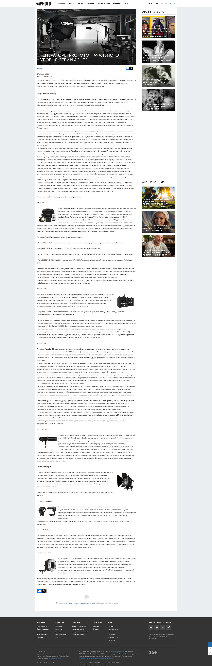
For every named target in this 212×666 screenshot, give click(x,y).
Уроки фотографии (79, 626)
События (61, 3)
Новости (58, 637)
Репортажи (59, 632)
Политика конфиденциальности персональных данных (97, 658)
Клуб (125, 3)
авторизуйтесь (71, 603)
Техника (90, 3)
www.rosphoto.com (162, 636)
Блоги (110, 643)
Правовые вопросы (79, 634)
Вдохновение (42, 634)
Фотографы (112, 634)
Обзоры (96, 629)
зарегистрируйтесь (87, 603)
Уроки (80, 3)
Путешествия (103, 3)
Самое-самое (42, 626)
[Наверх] (209, 659)
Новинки (96, 626)
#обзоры (40, 69)
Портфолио (41, 632)
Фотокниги (111, 640)
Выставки (58, 626)
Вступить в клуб (113, 637)
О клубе (111, 626)
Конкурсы (58, 629)
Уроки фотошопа (78, 629)
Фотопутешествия (43, 629)
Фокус (72, 3)
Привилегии (112, 632)
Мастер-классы (60, 634)
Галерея (116, 3)
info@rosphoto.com (55, 658)
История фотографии (80, 632)
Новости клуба (113, 629)
